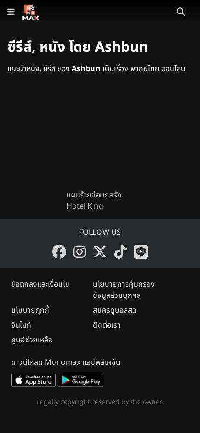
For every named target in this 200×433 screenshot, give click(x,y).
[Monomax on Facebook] (59, 251)
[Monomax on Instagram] (79, 251)
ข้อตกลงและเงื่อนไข (40, 284)
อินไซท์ (21, 325)
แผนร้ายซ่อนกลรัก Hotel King (94, 201)
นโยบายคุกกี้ (30, 310)
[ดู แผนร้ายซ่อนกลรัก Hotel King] (100, 139)
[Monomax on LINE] (141, 251)
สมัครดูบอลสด (115, 310)
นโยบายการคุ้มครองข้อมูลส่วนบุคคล (124, 290)
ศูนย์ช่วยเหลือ (32, 340)
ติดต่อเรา (106, 325)
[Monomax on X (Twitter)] (100, 251)
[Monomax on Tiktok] (120, 251)
